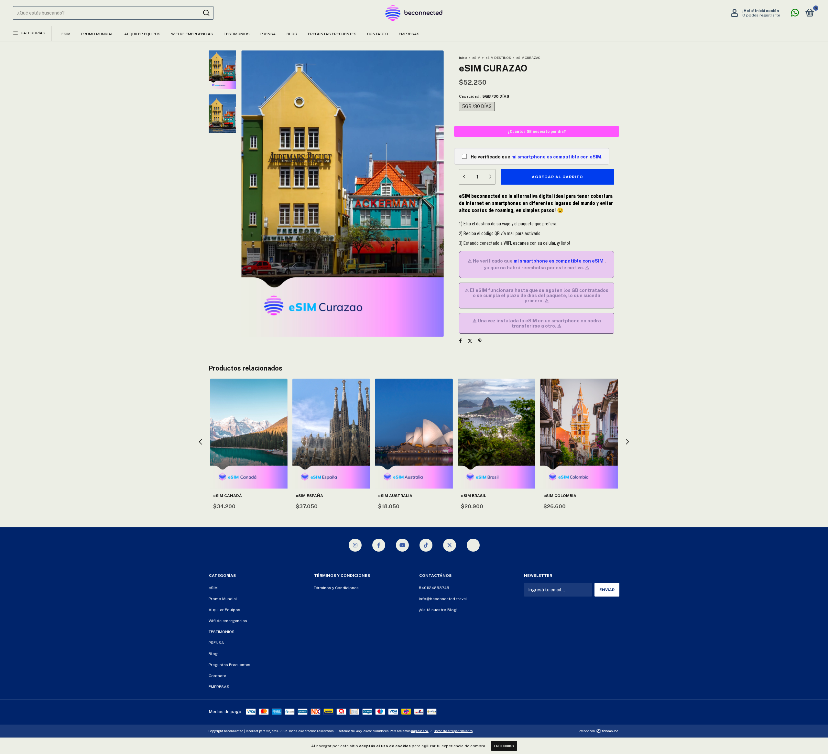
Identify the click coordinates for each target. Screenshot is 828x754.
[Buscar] (206, 13)
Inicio (463, 57)
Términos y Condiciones (336, 588)
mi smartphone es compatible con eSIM (556, 156)
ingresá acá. (420, 731)
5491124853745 (434, 588)
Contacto (377, 34)
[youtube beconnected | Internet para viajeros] (402, 545)
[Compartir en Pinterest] (480, 340)
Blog (292, 34)
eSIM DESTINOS (498, 57)
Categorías (33, 33)
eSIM (66, 34)
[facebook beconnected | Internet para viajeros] (378, 545)
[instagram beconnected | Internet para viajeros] (355, 545)
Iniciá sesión (767, 10)
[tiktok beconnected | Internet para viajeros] (425, 545)
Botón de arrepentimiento (453, 731)
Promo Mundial (97, 34)
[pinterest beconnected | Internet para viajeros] (473, 545)
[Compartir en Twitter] (470, 340)
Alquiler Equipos (142, 34)
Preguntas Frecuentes (332, 34)
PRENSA (268, 34)
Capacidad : (484, 96)
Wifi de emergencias (192, 34)
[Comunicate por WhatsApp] (795, 14)
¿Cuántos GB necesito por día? (536, 131)
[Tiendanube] (599, 731)
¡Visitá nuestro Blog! (438, 610)
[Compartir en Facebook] (460, 340)
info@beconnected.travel (443, 599)
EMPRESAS (409, 34)
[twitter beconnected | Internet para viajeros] (449, 545)
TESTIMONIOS (237, 34)
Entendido (504, 746)
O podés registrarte (761, 15)
